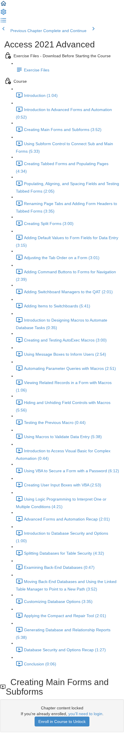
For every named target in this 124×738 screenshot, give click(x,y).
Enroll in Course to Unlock (62, 721)
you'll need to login (85, 713)
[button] (3, 5)
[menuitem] (3, 14)
